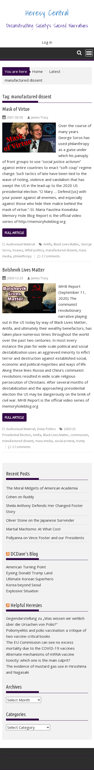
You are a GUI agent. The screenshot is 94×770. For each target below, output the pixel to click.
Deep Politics (46, 429)
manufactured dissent (61, 250)
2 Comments (51, 256)
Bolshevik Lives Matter (23, 270)
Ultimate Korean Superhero (29, 578)
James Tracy (39, 117)
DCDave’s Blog (24, 554)
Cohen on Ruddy (20, 496)
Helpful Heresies (26, 605)
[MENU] (89, 52)
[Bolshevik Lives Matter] (29, 286)
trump (80, 441)
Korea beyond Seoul (23, 584)
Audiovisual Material (20, 244)
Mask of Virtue (16, 109)
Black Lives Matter (66, 244)
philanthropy (22, 256)
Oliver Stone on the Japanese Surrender (40, 520)
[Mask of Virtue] (29, 125)
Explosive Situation (22, 590)
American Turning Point (26, 566)
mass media (44, 441)
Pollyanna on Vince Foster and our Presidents (45, 537)
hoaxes (18, 250)
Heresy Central (47, 13)
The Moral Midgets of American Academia (42, 487)
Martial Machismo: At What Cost (33, 528)
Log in (47, 42)
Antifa (47, 244)
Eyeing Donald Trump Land (29, 572)
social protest (64, 441)
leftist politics (34, 250)
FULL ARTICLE (14, 232)
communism (79, 435)
